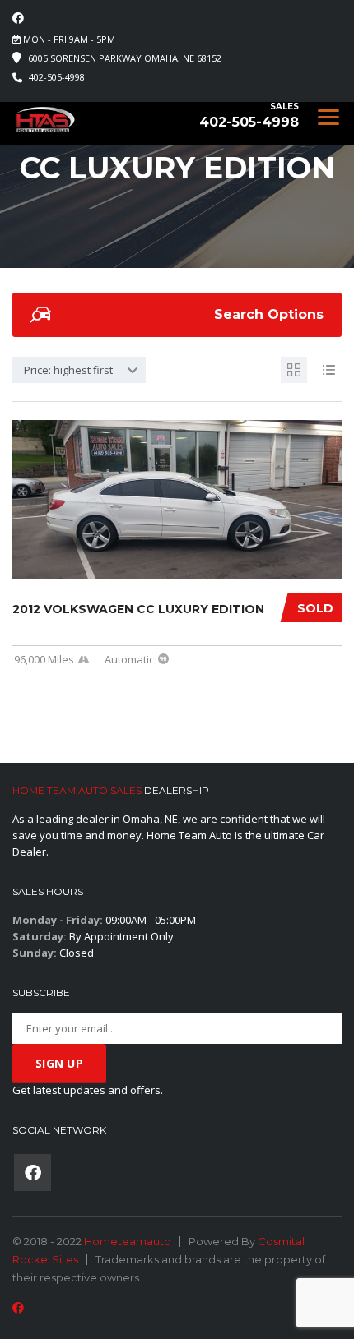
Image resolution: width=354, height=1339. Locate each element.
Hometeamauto (127, 1241)
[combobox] (79, 370)
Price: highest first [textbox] (68, 369)
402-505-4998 (57, 77)
